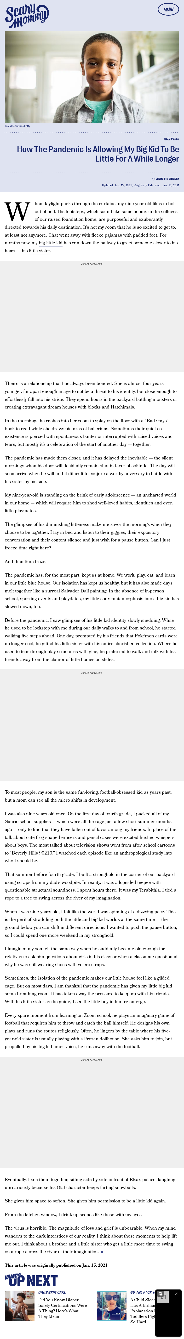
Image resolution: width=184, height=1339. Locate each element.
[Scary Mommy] (27, 15)
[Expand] (160, 1294)
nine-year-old (138, 204)
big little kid (51, 243)
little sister (39, 251)
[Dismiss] (176, 1294)
